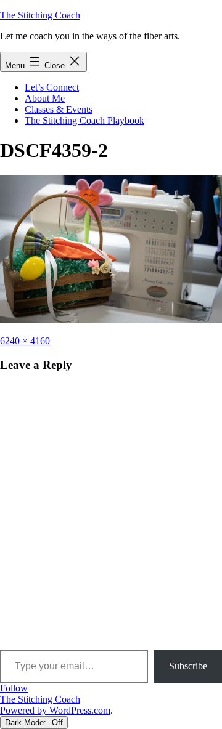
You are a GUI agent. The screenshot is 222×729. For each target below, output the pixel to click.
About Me (45, 98)
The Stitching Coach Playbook (84, 120)
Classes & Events (58, 109)
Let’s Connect (52, 87)
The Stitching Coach (40, 15)
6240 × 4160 (25, 341)
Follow (14, 688)
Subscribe (188, 666)
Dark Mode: (27, 722)
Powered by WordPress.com (55, 710)
